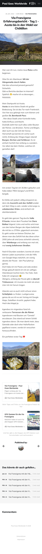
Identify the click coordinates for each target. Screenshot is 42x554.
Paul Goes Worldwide (14, 3)
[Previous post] (3, 446)
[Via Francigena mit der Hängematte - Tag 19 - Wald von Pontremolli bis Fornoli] (21, 474)
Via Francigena (31, 14)
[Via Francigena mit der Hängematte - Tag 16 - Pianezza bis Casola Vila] (21, 491)
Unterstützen (21, 536)
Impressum (21, 539)
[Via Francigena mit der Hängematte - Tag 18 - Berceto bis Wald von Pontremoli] (21, 479)
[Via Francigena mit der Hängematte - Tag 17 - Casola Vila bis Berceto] (21, 485)
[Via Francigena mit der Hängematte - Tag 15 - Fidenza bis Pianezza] (21, 497)
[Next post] (38, 446)
